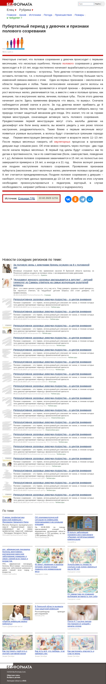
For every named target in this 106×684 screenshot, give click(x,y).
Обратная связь (13, 675)
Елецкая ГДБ (26, 198)
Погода (48, 15)
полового (68, 63)
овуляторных (62, 141)
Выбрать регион (13, 677)
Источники (35, 15)
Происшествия (63, 15)
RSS (24, 681)
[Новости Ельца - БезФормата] (16, 3)
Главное (11, 15)
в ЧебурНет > (14, 17)
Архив (22, 15)
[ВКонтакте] (68, 199)
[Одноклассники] (75, 199)
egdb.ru (10, 52)
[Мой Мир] (89, 199)
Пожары (79, 15)
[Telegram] (82, 199)
